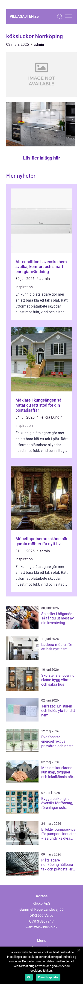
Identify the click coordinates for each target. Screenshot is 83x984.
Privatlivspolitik (48, 977)
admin (39, 44)
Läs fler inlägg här (41, 158)
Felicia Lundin (50, 417)
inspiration (24, 287)
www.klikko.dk (45, 927)
